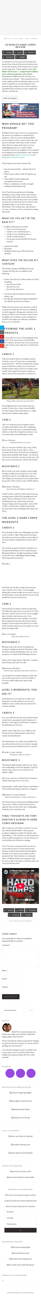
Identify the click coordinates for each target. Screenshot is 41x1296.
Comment (6, 945)
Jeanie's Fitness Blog (20, 17)
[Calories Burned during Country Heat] (20, 1171)
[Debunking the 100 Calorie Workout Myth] (20, 1247)
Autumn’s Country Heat (23, 155)
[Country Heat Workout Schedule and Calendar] (20, 1177)
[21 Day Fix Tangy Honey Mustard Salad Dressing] (20, 1101)
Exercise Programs (25, 921)
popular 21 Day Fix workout (15, 157)
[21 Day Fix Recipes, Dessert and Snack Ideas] (20, 1136)
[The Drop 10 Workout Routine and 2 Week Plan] (20, 1253)
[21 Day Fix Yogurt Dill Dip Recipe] (20, 1118)
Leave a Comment (31, 38)
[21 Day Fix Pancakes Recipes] (20, 1109)
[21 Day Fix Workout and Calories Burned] (20, 1153)
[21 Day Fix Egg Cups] (20, 1093)
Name (4, 970)
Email (4, 979)
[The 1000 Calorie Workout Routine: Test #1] (20, 1259)
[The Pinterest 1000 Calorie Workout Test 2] (20, 1265)
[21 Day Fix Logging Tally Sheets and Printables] (20, 1144)
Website (5, 987)
